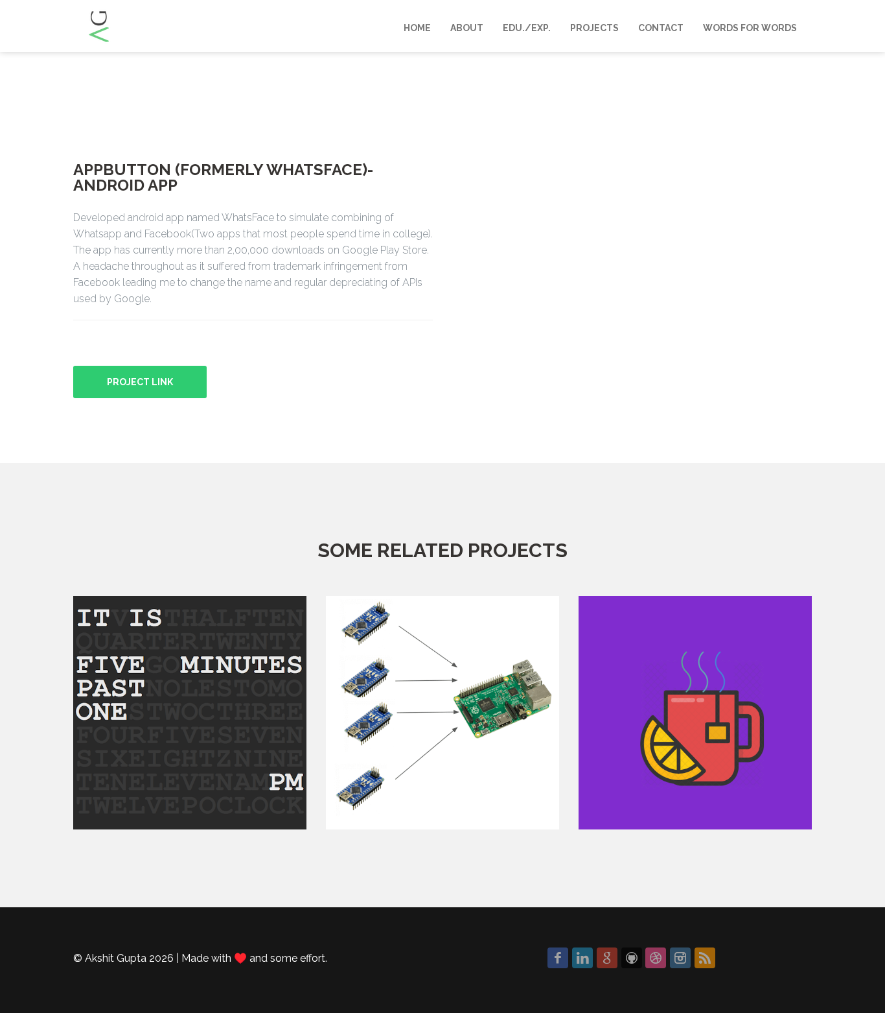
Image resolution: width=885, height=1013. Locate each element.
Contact (661, 28)
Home (417, 28)
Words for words (750, 28)
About (466, 28)
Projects (594, 28)
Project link (140, 382)
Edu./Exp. (527, 28)
